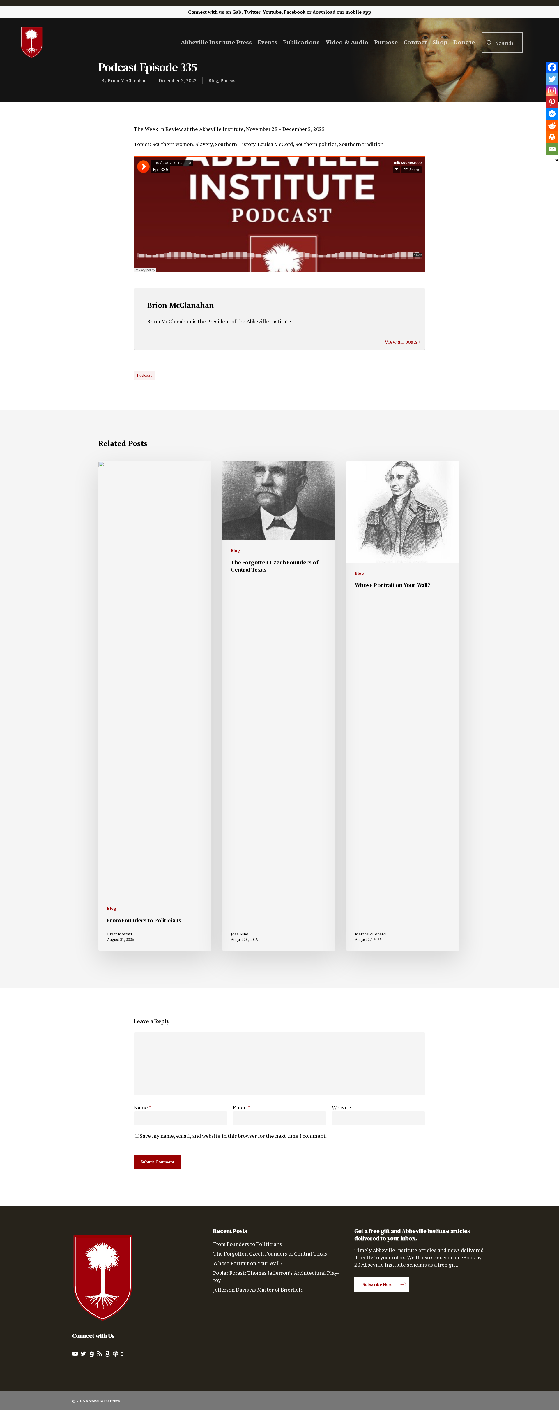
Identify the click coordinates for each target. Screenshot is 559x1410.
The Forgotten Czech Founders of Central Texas (270, 1253)
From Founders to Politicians (247, 1243)
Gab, (237, 12)
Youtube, (273, 12)
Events (267, 42)
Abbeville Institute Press (216, 42)
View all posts (402, 341)
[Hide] (556, 160)
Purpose (386, 42)
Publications (301, 42)
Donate (464, 42)
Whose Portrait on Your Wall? (248, 1263)
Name (142, 1107)
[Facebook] (552, 67)
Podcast (228, 80)
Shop (440, 42)
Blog (213, 80)
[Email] (552, 149)
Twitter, (252, 12)
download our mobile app (342, 12)
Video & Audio (347, 42)
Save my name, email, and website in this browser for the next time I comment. (233, 1135)
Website (341, 1107)
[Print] (552, 137)
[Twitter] (552, 79)
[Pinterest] (552, 102)
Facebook (294, 12)
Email (241, 1107)
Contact (415, 42)
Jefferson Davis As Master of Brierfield (258, 1289)
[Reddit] (552, 125)
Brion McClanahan (127, 80)
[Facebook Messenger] (552, 114)
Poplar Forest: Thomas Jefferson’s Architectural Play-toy (276, 1276)
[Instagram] (552, 90)
